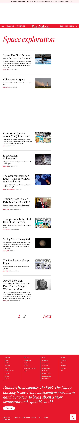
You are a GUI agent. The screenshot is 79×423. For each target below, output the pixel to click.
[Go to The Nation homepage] (40, 26)
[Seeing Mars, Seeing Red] (43, 243)
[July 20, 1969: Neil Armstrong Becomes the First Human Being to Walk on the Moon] (43, 284)
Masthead (26, 363)
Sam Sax (12, 251)
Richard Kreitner (15, 301)
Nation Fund (6, 419)
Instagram (64, 365)
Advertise (45, 365)
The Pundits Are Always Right (16, 262)
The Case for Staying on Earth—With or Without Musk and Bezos (16, 178)
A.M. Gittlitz (13, 87)
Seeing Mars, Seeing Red (16, 239)
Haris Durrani (14, 166)
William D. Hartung (15, 209)
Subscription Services (30, 368)
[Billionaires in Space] (43, 83)
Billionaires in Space (14, 79)
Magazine (10, 26)
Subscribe (64, 26)
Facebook (63, 360)
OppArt (7, 373)
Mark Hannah (13, 70)
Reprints (26, 371)
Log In (71, 26)
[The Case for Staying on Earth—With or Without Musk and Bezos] (43, 179)
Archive (26, 365)
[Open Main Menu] (3, 26)
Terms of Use (17, 417)
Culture (7, 368)
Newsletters (20, 26)
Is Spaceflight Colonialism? (10, 157)
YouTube (63, 368)
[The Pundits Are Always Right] (43, 264)
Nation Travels (46, 373)
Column (12, 189)
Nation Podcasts (46, 376)
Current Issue (27, 360)
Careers (46, 417)
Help (40, 417)
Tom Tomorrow (15, 229)
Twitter (63, 363)
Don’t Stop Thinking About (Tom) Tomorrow (16, 135)
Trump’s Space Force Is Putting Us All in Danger (16, 200)
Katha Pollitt (19, 189)
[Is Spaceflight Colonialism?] (43, 159)
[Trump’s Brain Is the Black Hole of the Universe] (43, 223)
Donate (9, 408)
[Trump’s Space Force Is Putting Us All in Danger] (43, 202)
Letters (7, 378)
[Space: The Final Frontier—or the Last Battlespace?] (43, 59)
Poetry (7, 376)
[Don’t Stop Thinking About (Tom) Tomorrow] (43, 137)
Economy (7, 365)
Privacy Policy (64, 1)
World (6, 363)
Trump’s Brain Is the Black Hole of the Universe (17, 220)
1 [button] (19, 316)
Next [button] (47, 316)
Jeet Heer (12, 146)
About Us (45, 360)
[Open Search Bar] (76, 26)
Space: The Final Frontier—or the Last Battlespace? (17, 57)
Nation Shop (45, 371)
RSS (62, 371)
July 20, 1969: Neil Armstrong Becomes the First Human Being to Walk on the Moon (16, 285)
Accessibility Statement (29, 417)
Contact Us (45, 363)
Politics (7, 360)
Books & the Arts (9, 371)
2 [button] (25, 316)
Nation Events (46, 368)
